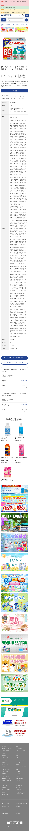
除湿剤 (17, 746)
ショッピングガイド (6, 803)
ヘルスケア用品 (5, 771)
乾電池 (17, 753)
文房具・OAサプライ (20, 778)
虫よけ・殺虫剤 (16, 24)
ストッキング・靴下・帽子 (21, 766)
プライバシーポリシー (6, 806)
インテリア (18, 780)
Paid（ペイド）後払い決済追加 (10, 9)
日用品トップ (8, 24)
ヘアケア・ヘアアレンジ (7, 748)
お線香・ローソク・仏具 (20, 750)
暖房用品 (17, 782)
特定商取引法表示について (21, 803)
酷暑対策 (4, 773)
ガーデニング (18, 762)
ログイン (19, 387)
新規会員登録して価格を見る (13, 358)
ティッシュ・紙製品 (6, 789)
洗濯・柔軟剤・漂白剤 (6, 782)
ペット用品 (18, 771)
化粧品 (3, 753)
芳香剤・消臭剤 (5, 794)
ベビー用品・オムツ (6, 769)
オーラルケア (4, 746)
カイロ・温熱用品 (5, 776)
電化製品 (17, 776)
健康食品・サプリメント (7, 778)
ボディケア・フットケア (7, 757)
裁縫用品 (4, 755)
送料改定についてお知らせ (9, 4)
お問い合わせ (20, 813)
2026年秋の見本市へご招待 (9, 7)
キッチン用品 (4, 785)
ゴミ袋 (17, 757)
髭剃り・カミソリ (5, 762)
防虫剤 (3, 792)
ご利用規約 (18, 806)
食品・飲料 (18, 773)
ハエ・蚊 (22, 24)
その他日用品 (18, 789)
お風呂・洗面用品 (5, 750)
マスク (17, 769)
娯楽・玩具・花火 (19, 785)
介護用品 (4, 766)
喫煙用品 (17, 764)
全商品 (2, 24)
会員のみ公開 (24, 380)
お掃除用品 (4, 787)
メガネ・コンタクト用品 (7, 780)
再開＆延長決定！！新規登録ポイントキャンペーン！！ (15, 12)
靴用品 (17, 755)
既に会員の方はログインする (13, 362)
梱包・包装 (18, 787)
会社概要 (6, 813)
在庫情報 (14, 91)
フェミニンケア (5, 764)
